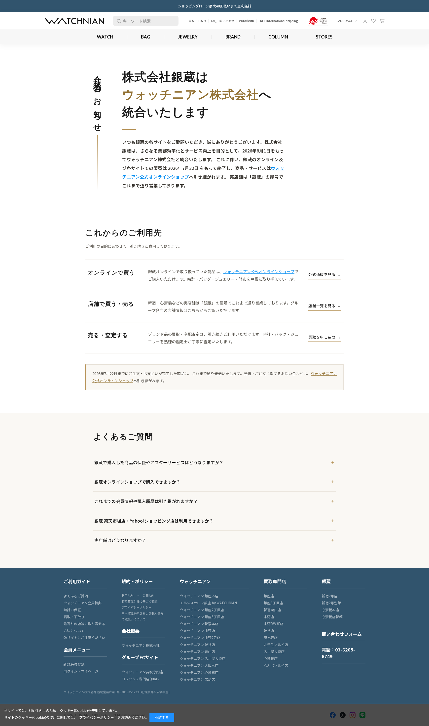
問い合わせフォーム (342, 634)
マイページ (365, 21)
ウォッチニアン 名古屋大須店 (202, 658)
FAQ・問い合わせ (222, 21)
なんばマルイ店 (276, 665)
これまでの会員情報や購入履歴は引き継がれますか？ (146, 501)
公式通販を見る (324, 274)
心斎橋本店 (330, 609)
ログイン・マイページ (81, 671)
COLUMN (278, 36)
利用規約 (128, 595)
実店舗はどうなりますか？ (120, 540)
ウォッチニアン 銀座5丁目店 (202, 616)
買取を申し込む (324, 337)
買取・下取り (197, 21)
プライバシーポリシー (136, 607)
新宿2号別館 (331, 602)
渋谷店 (269, 630)
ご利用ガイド (77, 581)
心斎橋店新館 (332, 616)
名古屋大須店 (274, 651)
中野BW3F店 (274, 623)
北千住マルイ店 (276, 644)
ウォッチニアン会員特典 (83, 602)
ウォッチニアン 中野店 (197, 630)
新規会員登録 (74, 664)
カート (382, 21)
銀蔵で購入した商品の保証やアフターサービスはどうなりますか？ (158, 462)
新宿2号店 (330, 595)
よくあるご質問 (76, 595)
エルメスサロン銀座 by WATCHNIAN (208, 602)
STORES (324, 36)
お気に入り (373, 21)
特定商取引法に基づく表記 (139, 601)
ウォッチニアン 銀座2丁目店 (202, 609)
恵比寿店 (271, 637)
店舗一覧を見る (324, 305)
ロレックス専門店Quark (140, 678)
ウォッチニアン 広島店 (197, 679)
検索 (118, 21)
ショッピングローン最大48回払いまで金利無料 (214, 5)
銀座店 (269, 595)
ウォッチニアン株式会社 (141, 645)
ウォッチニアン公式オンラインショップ (258, 271)
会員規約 (148, 595)
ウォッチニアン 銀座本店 (199, 595)
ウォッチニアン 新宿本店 (199, 623)
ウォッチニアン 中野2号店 (200, 637)
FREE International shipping (278, 21)
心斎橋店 (271, 658)
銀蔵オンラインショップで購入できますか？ (137, 482)
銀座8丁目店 (273, 602)
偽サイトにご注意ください (84, 637)
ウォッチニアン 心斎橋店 (199, 672)
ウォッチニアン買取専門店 (142, 671)
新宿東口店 (272, 609)
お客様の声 (246, 21)
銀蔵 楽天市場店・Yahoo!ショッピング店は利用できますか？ (154, 521)
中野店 (269, 616)
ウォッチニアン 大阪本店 (199, 665)
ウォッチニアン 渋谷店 (197, 644)
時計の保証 (72, 609)
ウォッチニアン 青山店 (197, 651)
